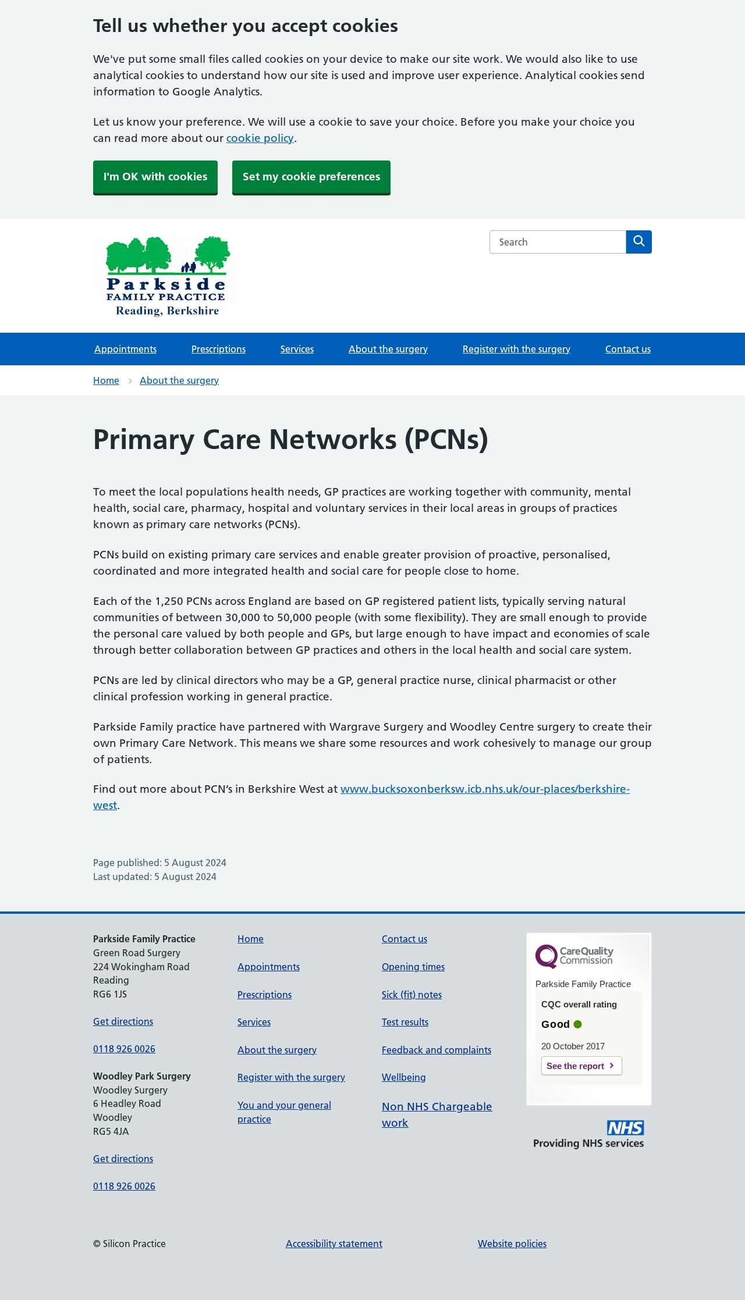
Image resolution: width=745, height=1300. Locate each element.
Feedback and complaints (436, 1050)
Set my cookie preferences (311, 176)
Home (106, 380)
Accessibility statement (334, 1243)
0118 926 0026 (124, 1049)
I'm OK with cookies (155, 176)
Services (297, 349)
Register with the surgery (516, 349)
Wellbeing (404, 1077)
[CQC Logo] (574, 966)
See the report (575, 1066)
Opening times (413, 967)
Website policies (512, 1243)
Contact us (628, 349)
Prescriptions (218, 349)
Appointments (125, 349)
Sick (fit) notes (412, 994)
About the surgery (388, 349)
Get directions (123, 1021)
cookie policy (260, 138)
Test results (405, 1022)
